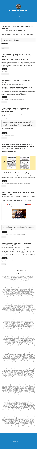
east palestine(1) (12, 426)
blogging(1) (24, 420)
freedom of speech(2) (15, 367)
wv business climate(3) (20, 342)
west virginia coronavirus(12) (8, 295)
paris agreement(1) (15, 386)
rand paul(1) (6, 411)
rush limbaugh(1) (16, 388)
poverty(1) (21, 372)
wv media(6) (24, 311)
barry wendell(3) (7, 343)
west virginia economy (17, 260)
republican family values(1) (13, 417)
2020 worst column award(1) (25, 409)
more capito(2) (21, 352)
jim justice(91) (26, 277)
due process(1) (14, 377)
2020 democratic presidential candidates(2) (9, 360)
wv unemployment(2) (8, 363)
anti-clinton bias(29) (11, 284)
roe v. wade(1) (21, 421)
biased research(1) (5, 377)
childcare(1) (23, 373)
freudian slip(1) (6, 395)
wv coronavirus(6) (30, 316)
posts (21, 93)
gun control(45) (6, 281)
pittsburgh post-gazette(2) (31, 368)
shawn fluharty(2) (25, 357)
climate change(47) (30, 280)
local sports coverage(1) (25, 386)
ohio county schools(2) (12, 348)
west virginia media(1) (30, 415)
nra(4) (11, 335)
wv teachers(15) (20, 291)
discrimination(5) (16, 319)
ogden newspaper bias (20, 183)
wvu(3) (15, 343)
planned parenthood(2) (28, 363)
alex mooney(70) (32, 279)
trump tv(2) (33, 355)
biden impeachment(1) (30, 370)
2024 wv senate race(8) (15, 304)
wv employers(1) (28, 396)
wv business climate (4, 261)
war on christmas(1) (19, 405)
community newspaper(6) (12, 312)
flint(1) (32, 379)
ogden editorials (14, 183)
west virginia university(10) (29, 299)
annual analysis (15, 254)
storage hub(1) (15, 404)
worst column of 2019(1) (26, 403)
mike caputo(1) (31, 372)
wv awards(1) (20, 370)
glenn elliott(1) (14, 373)
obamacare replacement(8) (9, 305)
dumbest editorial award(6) (30, 313)
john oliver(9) (6, 303)
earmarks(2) (11, 353)
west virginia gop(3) (8, 340)
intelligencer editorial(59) (23, 280)
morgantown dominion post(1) (30, 373)
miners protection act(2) (21, 369)
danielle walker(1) (15, 420)
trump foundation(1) (24, 380)
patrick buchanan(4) (6, 327)
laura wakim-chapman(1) (24, 423)
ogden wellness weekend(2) (17, 353)
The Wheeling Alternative (19, 441)
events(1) (9, 387)
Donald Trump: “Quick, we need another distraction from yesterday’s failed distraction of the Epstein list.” (17, 110)
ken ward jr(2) (8, 358)
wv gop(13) (16, 294)
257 (23, 270)
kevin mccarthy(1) (5, 371)
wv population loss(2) (32, 357)
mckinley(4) (32, 328)
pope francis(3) (21, 341)
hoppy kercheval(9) (5, 302)
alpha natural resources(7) (21, 309)
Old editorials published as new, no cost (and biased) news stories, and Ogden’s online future (17, 145)
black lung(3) (14, 339)
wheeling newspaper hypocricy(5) (29, 323)
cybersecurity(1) (26, 393)
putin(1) (11, 419)
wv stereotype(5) (18, 321)
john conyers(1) (9, 389)
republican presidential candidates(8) (27, 305)
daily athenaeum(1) (14, 418)
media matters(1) (5, 390)
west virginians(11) (11, 298)
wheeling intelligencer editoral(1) (19, 374)
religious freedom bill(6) (14, 315)
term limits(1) (13, 407)
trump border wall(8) (31, 303)
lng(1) (8, 376)
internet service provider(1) (31, 384)
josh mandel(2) (31, 367)
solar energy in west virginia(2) (6, 357)
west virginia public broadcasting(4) (28, 330)
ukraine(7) (33, 308)
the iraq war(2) (24, 353)
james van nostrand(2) (17, 358)
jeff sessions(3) (33, 339)
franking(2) (20, 368)
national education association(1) (8, 397)
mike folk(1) (21, 399)
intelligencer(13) (12, 293)
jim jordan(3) (26, 342)
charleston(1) (33, 408)
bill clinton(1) (14, 379)
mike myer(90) (31, 277)
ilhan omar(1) (19, 402)
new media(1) (33, 391)
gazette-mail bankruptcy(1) (7, 393)
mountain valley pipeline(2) (7, 369)
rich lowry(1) (5, 374)
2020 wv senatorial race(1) (12, 411)
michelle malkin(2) (22, 360)
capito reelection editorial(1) (8, 404)
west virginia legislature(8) (17, 305)
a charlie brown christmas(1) (15, 387)
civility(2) (25, 364)
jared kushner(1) (27, 385)
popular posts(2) (18, 348)
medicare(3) (5, 346)
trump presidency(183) (31, 276)
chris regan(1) (6, 378)
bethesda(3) (26, 340)
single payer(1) (21, 388)
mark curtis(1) (10, 394)
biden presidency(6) (22, 313)
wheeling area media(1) (12, 405)
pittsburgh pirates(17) (27, 289)
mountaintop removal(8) (23, 304)
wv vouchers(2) (28, 350)
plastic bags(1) (26, 397)
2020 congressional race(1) (26, 408)
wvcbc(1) (16, 416)
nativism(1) (4, 408)
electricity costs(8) (16, 307)
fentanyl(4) (18, 326)
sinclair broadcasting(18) (20, 289)
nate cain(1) (23, 427)
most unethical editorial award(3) (16, 346)
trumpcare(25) (26, 286)
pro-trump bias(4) (25, 332)
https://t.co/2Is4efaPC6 (14, 125)
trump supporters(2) (27, 355)
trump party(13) (30, 294)
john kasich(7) (28, 309)
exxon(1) (6, 383)
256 (21, 270)
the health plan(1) (16, 394)
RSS (25, 13)
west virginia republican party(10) (14, 300)
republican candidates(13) (27, 293)
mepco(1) (25, 388)
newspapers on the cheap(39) (13, 282)
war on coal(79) (30, 278)
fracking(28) (22, 284)
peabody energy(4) (6, 336)
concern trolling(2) (10, 359)
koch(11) (32, 297)
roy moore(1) (10, 390)
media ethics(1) (25, 399)
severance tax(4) (25, 335)
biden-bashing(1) (30, 412)
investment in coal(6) (11, 314)
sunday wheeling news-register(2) (25, 354)
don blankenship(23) (5, 288)
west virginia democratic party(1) (11, 424)
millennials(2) (7, 352)
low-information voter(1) (25, 401)
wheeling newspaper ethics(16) (28, 290)
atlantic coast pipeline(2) (9, 365)
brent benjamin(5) (23, 325)
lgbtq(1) (28, 404)
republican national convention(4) (9, 334)
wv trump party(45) (13, 281)
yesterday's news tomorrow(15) (12, 291)
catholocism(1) (21, 389)
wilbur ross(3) (14, 342)
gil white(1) (32, 389)
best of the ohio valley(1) (20, 424)
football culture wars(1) (31, 388)
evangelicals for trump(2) (20, 361)
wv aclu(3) (26, 337)
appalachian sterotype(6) (30, 311)
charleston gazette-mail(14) (30, 292)
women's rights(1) (25, 422)
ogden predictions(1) (20, 412)
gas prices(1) (17, 423)
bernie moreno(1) (9, 375)
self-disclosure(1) (18, 379)
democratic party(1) (25, 376)
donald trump (7, 135)
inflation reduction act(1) (28, 425)
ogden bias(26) (15, 286)
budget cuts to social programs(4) (17, 330)
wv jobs (9, 261)
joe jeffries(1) (6, 417)
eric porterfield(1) (26, 400)
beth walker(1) (27, 375)
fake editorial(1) (20, 391)
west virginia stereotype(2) (30, 346)
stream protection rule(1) (6, 384)
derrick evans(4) (20, 335)
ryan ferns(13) (26, 294)
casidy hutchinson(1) (27, 421)
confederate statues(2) (30, 353)
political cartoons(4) (32, 327)
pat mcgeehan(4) (19, 332)
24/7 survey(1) (4, 409)
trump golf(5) (6, 324)
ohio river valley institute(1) (25, 413)
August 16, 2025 (30, 125)
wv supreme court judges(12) (15, 296)
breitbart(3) (23, 346)
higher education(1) (18, 410)
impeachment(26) (20, 286)
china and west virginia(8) (17, 303)
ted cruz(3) (9, 346)
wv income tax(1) (6, 413)
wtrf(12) (33, 296)
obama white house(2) (15, 363)
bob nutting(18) (13, 289)
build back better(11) (19, 297)
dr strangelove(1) (32, 409)
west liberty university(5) (12, 325)
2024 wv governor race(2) (7, 361)
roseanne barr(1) (31, 394)
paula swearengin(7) (17, 310)
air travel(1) (32, 404)
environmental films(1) (14, 403)
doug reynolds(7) (6, 310)
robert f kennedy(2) (27, 352)
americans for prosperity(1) (8, 400)
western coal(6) (5, 312)
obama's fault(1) (4, 386)
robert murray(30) (24, 283)
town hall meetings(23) (16, 287)
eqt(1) (34, 405)
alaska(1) (20, 403)
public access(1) (32, 401)
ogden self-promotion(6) (25, 314)
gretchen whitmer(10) (25, 298)
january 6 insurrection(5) (23, 319)
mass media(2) (31, 356)
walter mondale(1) (10, 374)
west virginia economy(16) (19, 290)
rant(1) (31, 403)
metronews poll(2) (22, 363)
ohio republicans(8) (22, 307)
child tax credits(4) (8, 329)
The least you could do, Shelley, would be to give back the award (17, 193)
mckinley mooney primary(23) (28, 287)
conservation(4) (31, 335)
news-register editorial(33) (17, 283)
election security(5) (7, 321)
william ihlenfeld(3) (16, 338)
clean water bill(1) (24, 395)
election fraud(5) (30, 324)
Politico (28, 36)
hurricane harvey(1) (32, 386)
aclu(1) (10, 377)
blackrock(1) (9, 373)
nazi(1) (30, 377)
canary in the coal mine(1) (9, 399)
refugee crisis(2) (20, 347)
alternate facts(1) (10, 383)
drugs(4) (12, 329)
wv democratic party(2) (25, 348)
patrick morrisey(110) (14, 277)
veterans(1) (15, 397)
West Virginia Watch (14, 223)
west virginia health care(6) (28, 318)
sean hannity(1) (7, 423)
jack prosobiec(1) (24, 383)
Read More (4, 43)
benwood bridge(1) (31, 397)
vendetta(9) (27, 300)
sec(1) (29, 391)
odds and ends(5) (6, 323)
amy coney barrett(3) (20, 339)
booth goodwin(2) (16, 350)
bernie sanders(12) (25, 295)
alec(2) (32, 352)
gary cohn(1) (10, 386)
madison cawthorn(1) (11, 416)
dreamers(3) (11, 344)
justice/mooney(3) (32, 344)
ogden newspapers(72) (25, 279)
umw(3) (16, 336)
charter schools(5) (25, 324)
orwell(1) (20, 408)
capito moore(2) (25, 362)
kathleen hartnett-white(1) (25, 390)
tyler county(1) (30, 383)
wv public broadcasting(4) (28, 329)
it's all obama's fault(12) (11, 297)
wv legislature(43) (19, 281)
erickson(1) (25, 406)
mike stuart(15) (25, 291)
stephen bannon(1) (17, 380)
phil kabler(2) (19, 351)
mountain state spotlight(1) (26, 411)
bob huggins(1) (4, 373)
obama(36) (5, 283)
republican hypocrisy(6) (7, 316)
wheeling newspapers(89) (9, 278)
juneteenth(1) (16, 421)
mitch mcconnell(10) (7, 299)
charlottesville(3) (25, 343)
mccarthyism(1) (5, 394)
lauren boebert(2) (26, 367)
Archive (17, 13)
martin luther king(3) (10, 337)
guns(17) (32, 289)
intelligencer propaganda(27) (7, 286)
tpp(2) (24, 359)
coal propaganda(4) (18, 334)
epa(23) (22, 287)
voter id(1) (20, 383)
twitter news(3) (32, 336)
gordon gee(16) (4, 291)
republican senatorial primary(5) (18, 323)
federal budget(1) (27, 392)
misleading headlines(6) (6, 313)
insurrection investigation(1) (22, 415)
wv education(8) (10, 303)
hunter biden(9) (19, 302)
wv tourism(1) (26, 417)
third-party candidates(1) (6, 380)
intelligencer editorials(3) (28, 341)
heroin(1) (19, 404)
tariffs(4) (14, 326)
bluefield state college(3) (17, 344)
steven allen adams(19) (6, 289)
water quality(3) (30, 340)
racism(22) (10, 288)
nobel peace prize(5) (16, 320)
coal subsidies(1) (5, 392)
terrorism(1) (16, 383)
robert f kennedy (10, 45)
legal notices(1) (16, 408)
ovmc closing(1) (12, 406)
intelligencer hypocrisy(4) (16, 331)
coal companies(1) (5, 401)
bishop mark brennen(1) (28, 424)
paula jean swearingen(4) (24, 331)
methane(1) (24, 405)
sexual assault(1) (26, 394)
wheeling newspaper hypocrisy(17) (9, 290)
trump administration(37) (31, 282)
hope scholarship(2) (23, 350)
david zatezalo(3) (19, 343)
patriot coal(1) (6, 402)
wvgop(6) (19, 314)
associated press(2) (22, 365)
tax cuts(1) (31, 413)
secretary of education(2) (7, 367)
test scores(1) (9, 396)
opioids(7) (22, 310)
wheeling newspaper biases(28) (29, 284)
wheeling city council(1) (9, 408)
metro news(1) (32, 421)
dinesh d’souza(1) (31, 422)
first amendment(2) (31, 360)
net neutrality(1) (13, 393)
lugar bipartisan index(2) (12, 354)
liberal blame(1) (21, 385)
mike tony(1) (5, 375)
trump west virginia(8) (10, 306)
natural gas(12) (31, 295)
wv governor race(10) (5, 300)
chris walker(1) (11, 372)
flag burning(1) (32, 375)
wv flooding (23, 234)
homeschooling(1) (9, 420)
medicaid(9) (10, 302)
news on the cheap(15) (6, 292)
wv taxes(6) (5, 314)
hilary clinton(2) (15, 368)
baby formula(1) (11, 421)
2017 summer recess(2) (6, 355)
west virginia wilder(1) (12, 395)
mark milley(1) (10, 371)
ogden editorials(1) (13, 413)
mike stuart (6, 45)
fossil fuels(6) (14, 318)
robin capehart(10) (14, 299)
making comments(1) (13, 412)
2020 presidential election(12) (17, 295)
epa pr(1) (12, 396)
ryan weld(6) (18, 312)
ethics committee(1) (27, 381)
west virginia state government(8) (8, 307)
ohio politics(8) (32, 307)
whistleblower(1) (25, 407)
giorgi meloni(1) (12, 423)
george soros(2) (14, 357)
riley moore (6, 71)
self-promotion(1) (24, 378)
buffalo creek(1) (15, 390)
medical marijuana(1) (7, 385)
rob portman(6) (13, 313)
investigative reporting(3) (15, 341)
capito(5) (10, 324)
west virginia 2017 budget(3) (30, 345)
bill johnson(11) (5, 298)
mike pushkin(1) (31, 369)
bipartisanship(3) (16, 345)
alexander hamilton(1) (6, 406)
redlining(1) (21, 426)
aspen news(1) (20, 422)
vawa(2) (27, 360)
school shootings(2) (14, 347)
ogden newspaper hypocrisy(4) (27, 326)
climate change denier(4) (8, 326)
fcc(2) (27, 356)
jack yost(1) (11, 376)
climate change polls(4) (7, 331)
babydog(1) (27, 369)
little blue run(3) (26, 336)
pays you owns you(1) (7, 415)
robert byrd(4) (22, 329)
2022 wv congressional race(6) (28, 315)
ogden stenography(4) (13, 332)
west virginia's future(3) (7, 342)
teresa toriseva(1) (17, 372)
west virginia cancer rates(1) (30, 418)
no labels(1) (16, 370)
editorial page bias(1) (7, 370)
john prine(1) (9, 407)
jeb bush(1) (22, 410)
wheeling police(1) (5, 405)
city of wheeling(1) (23, 384)
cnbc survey (6, 260)
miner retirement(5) (30, 321)
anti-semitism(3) (7, 341)
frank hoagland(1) (6, 422)
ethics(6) (17, 313)
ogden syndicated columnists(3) (8, 338)
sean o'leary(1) (21, 416)
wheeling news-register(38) (22, 282)
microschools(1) (6, 426)
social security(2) (6, 353)
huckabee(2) (32, 351)
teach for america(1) (23, 387)
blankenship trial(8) (6, 308)
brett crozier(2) (15, 359)
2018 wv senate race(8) (8, 304)
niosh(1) (5, 407)
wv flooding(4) (31, 332)
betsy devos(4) (15, 335)
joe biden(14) (24, 292)
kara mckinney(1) (32, 371)
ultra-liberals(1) (18, 384)
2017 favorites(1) (16, 392)
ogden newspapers (27, 183)
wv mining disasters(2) (26, 347)
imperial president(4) (25, 327)
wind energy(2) (28, 359)
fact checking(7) (33, 309)
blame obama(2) (19, 357)
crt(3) (32, 342)
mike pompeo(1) (26, 419)
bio (21, 13)
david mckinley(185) (24, 276)
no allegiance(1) (7, 412)
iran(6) (22, 318)
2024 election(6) (23, 312)
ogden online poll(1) (18, 401)
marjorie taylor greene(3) (19, 340)
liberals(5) (11, 323)
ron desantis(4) (11, 327)
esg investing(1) (26, 426)
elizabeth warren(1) (25, 402)
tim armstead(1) (17, 396)
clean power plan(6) (8, 318)
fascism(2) (27, 351)
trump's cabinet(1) (12, 378)
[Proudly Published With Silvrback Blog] (18, 445)
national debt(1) (15, 391)
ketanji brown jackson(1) (6, 419)
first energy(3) (9, 339)
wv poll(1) (12, 370)
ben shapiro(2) (31, 348)
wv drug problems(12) (6, 296)
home (30, 427)
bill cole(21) (14, 288)
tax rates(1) (18, 377)
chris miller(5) (33, 320)
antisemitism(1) (26, 371)
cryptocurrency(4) (16, 328)
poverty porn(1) (15, 381)
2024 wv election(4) (6, 328)
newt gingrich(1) (30, 402)
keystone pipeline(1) (32, 410)
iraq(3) (30, 337)
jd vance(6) (16, 314)
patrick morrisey (11, 135)
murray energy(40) (5, 282)
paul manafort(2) (21, 355)
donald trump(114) (7, 277)
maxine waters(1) (20, 419)
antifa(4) (21, 326)
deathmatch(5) (13, 321)
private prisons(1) (27, 374)
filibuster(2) (32, 347)
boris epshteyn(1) (4, 387)
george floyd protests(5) (7, 322)
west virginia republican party (25, 260)
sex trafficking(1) (23, 404)
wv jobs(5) (29, 319)
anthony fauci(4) (6, 332)
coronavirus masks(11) (18, 298)
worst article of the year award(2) (8, 350)
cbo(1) (28, 395)
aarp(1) (22, 377)
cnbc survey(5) (22, 320)
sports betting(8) (30, 304)
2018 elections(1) (32, 393)
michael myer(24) (31, 286)
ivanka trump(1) (21, 406)
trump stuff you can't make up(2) (9, 356)
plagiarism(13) (20, 294)
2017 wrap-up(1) (10, 392)
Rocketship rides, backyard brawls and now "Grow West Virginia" (16, 244)
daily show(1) (4, 420)
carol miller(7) (13, 311)
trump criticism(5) (24, 321)
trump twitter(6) (14, 316)
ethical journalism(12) (27, 296)
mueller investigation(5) (10, 319)
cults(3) (12, 345)
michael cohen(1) (20, 397)
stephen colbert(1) (17, 409)
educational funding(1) (15, 425)
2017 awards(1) (22, 392)
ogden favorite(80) (24, 278)
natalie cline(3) (22, 338)
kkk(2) (32, 354)
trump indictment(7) (19, 311)
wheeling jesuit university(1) (31, 387)
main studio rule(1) (27, 389)
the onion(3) (12, 343)
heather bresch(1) (30, 378)
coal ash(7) (23, 308)
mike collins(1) (19, 373)
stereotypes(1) (15, 419)
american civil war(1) (31, 406)
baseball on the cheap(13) (19, 293)
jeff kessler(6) (19, 318)
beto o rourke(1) (14, 402)
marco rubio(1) (19, 411)
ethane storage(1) (10, 388)
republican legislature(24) (9, 287)
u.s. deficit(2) (21, 364)
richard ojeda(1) (22, 396)
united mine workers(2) (6, 362)
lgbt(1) (10, 402)
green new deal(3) (21, 336)
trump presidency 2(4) (17, 327)
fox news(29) (6, 284)
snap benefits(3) (22, 337)
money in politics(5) (20, 322)
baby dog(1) (19, 427)
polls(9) (34, 302)
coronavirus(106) (20, 277)
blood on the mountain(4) (8, 330)
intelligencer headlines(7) (7, 311)
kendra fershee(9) (32, 300)
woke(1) (27, 427)
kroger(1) (20, 420)
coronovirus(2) (6, 348)
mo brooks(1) (26, 416)
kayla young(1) (26, 372)
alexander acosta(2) (23, 356)
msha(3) (30, 342)
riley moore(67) (7, 280)
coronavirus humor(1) (5, 410)
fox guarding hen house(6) (30, 312)
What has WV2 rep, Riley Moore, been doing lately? (16, 55)
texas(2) (33, 350)
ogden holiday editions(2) (14, 355)
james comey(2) (10, 368)
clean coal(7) (15, 309)
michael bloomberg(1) (10, 409)
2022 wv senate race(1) (6, 418)
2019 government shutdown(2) (14, 352)
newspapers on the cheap (8, 183)
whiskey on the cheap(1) (13, 422)
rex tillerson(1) (33, 381)
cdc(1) (22, 407)
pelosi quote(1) (12, 384)
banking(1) (32, 377)
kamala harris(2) (17, 356)
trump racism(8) (24, 303)
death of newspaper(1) (20, 393)
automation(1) (30, 423)
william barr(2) (14, 361)
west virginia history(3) (26, 339)
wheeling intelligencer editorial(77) (8, 279)
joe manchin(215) (18, 276)
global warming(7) (28, 308)
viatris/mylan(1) (5, 416)
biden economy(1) (32, 419)
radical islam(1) (25, 377)
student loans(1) (21, 371)
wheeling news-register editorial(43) (27, 281)
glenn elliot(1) (17, 426)
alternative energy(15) (31, 291)
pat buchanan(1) (24, 379)
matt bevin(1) (18, 407)
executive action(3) (22, 345)
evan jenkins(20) (32, 288)
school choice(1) (16, 371)
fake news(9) (15, 302)
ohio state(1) (31, 395)
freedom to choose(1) (31, 416)
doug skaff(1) (22, 425)
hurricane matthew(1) (7, 379)
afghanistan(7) (11, 310)
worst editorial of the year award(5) (7, 320)
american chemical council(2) (14, 364)
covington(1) (30, 399)
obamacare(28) (17, 284)
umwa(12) (5, 297)
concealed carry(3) (16, 337)
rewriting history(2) (16, 365)
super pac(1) (12, 380)
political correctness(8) (27, 306)
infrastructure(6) (21, 315)
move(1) (19, 386)
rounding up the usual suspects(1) (7, 381)
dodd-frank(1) (31, 426)
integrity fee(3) (4, 339)
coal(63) (11, 280)
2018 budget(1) (25, 391)
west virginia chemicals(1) (21, 418)
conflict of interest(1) (18, 378)
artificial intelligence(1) (21, 375)
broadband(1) (19, 395)
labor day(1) (24, 370)
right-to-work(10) (32, 298)
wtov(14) (7, 293)
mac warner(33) (9, 283)
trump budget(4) (30, 331)
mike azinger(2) (14, 369)
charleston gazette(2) (25, 358)
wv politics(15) (12, 292)
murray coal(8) (11, 308)
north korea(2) (13, 362)
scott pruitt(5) (6, 325)
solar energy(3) (30, 343)
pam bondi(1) (32, 374)
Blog (12, 13)
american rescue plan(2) (30, 364)
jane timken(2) (5, 368)
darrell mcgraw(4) (12, 336)
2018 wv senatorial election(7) (29, 310)
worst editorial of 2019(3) (7, 345)
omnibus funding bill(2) (7, 347)
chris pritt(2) (24, 368)
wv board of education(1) (15, 385)
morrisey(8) (28, 307)
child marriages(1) (14, 427)
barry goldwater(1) (8, 403)
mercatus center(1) (32, 390)
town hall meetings (21, 99)
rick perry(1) (33, 392)
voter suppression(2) (29, 365)
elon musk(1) (15, 375)
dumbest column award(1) (31, 380)
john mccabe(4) (16, 329)
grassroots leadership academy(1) (18, 400)
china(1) (32, 411)
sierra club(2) (21, 367)
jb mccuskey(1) (6, 372)
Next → (25, 270)
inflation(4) (11, 328)
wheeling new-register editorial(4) (25, 328)
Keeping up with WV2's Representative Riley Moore (16, 81)
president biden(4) (7, 335)
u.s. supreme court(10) (20, 299)
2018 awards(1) (16, 399)
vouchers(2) (6, 354)
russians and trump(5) (15, 324)
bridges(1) (4, 376)
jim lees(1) (31, 385)
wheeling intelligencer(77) (18, 279)
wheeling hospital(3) (5, 344)
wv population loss (13, 261)
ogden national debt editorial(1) (7, 391)
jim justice (6, 99)
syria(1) (17, 406)
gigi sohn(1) (33, 420)
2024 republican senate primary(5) (29, 322)
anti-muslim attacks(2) (32, 358)
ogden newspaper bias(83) (17, 278)
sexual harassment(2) (31, 362)
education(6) (32, 314)
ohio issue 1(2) (21, 359)
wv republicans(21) (27, 288)
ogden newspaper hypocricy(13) (9, 294)
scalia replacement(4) (30, 325)
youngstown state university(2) (29, 361)
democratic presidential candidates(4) (27, 334)
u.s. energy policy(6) (7, 315)
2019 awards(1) (31, 407)
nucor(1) (33, 425)
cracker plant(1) (11, 410)
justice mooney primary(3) (25, 344)
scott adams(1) (9, 427)
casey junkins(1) (4, 388)
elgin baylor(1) (18, 413)
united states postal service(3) (29, 338)
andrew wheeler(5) (27, 320)
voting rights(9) (30, 302)
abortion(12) (22, 296)
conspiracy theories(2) (19, 362)
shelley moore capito (15, 99)
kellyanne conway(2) (6, 364)
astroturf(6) (19, 316)
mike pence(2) (23, 351)
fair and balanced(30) (31, 283)
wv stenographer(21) (20, 288)
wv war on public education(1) (7, 425)
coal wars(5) (18, 325)
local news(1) (31, 400)
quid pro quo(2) (14, 351)
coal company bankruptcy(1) (17, 376)
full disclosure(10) (22, 300)
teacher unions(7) (9, 309)
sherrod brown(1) (11, 401)
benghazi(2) (4, 358)
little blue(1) (27, 410)
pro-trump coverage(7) (17, 308)
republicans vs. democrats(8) (18, 306)
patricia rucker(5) (14, 322)
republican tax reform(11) (26, 297)
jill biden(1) (25, 412)
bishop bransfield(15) (18, 292)
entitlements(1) (30, 417)
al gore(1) (28, 379)
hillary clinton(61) (15, 280)
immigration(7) (4, 309)
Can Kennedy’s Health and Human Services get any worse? (17, 27)
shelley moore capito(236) (11, 276)
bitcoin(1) (5, 389)
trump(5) (20, 324)
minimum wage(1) (30, 405)
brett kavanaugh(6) (24, 316)
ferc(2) (18, 360)
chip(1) (19, 390)
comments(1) (21, 394)
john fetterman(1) (5, 421)
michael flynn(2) (6, 351)
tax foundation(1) (20, 417)
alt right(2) (18, 354)
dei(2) (10, 351)
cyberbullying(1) (20, 381)
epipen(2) (12, 358)
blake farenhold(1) (15, 389)
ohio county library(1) (14, 415)
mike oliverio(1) (28, 420)
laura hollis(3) (13, 340)
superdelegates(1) (31, 376)
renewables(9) (25, 302)
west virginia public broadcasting (16, 234)
